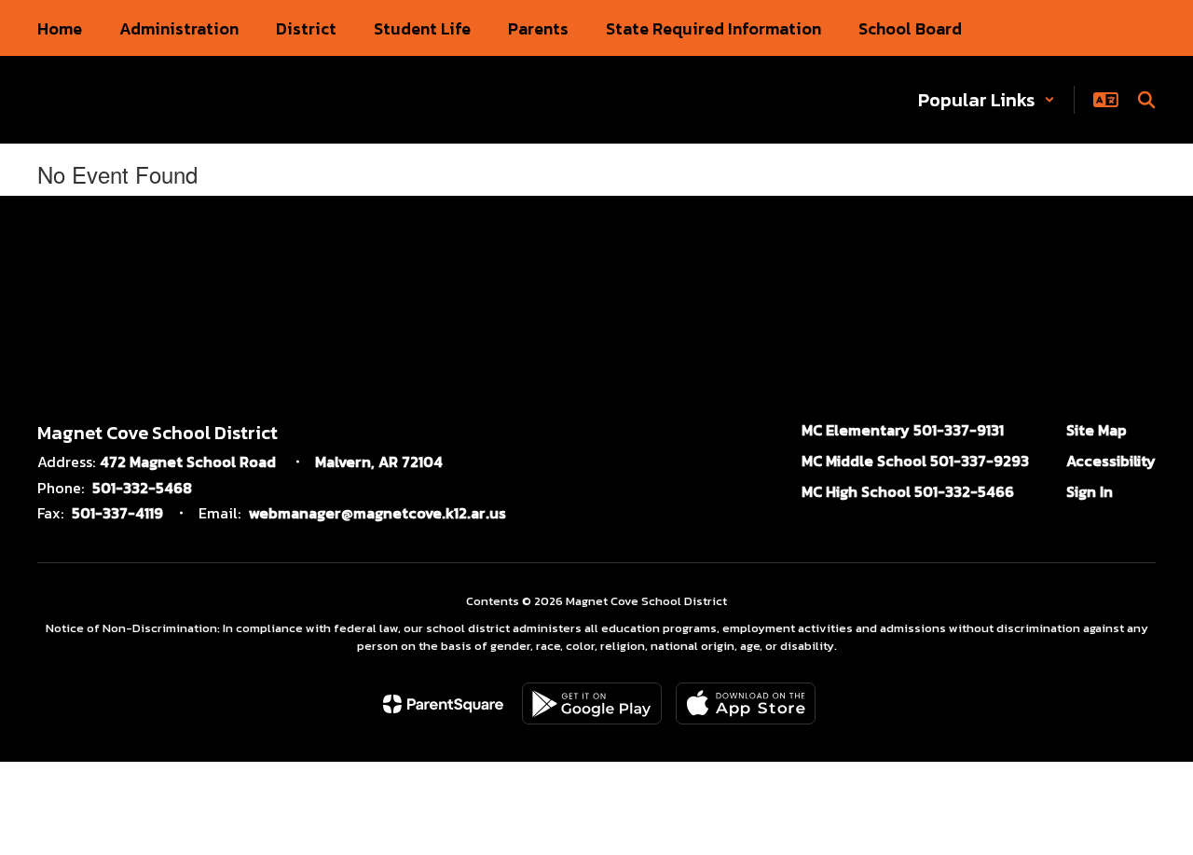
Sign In (1089, 491)
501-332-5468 (142, 487)
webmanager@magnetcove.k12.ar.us (377, 513)
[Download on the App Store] (746, 703)
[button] (986, 100)
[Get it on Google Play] (592, 703)
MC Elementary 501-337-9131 (903, 430)
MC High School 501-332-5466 (908, 491)
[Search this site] (1146, 99)
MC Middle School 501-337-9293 (915, 460)
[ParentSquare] (443, 704)
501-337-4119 (117, 513)
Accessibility (1111, 460)
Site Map (1096, 430)
